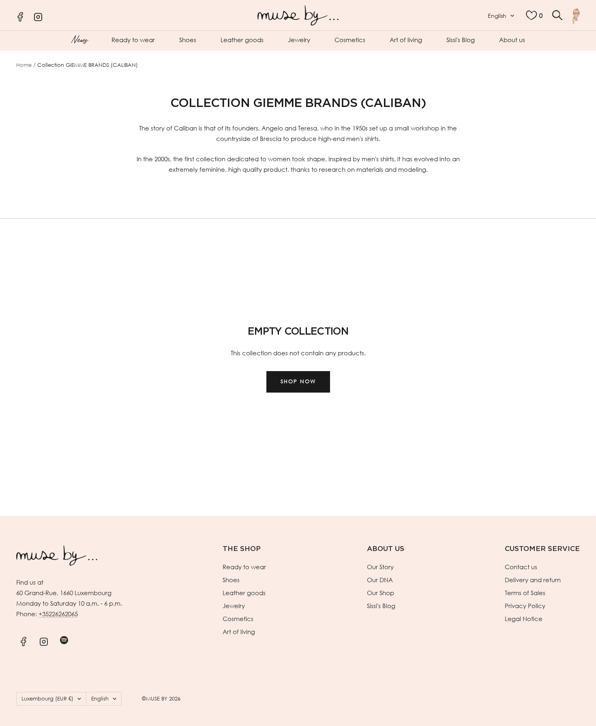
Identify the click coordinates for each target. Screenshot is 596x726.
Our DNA (380, 580)
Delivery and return (533, 580)
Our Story (380, 567)
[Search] (557, 15)
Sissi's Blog (460, 40)
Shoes (187, 40)
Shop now (298, 381)
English (497, 15)
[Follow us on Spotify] (64, 640)
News (79, 39)
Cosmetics (349, 40)
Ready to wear (133, 40)
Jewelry (299, 40)
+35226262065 (58, 614)
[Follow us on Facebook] (23, 640)
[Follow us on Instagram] (43, 640)
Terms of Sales (525, 593)
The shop (242, 548)
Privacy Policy (525, 606)
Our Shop (380, 593)
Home (24, 65)
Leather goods (242, 40)
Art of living (406, 40)
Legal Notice (523, 619)
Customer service (542, 548)
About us (512, 40)
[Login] (576, 16)
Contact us (521, 567)
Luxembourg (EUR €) (47, 698)
